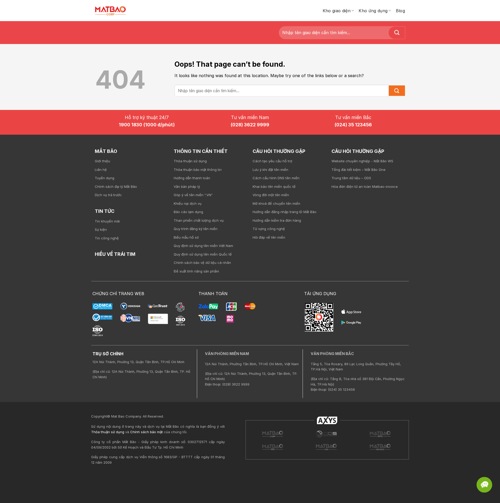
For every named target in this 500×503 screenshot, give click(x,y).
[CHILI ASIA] (326, 447)
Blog (400, 10)
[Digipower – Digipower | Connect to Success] (326, 434)
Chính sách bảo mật (146, 432)
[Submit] (396, 32)
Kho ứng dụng (373, 10)
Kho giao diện (337, 10)
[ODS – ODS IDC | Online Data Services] (380, 434)
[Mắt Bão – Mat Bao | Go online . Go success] (272, 434)
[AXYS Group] (327, 420)
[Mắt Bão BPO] (272, 447)
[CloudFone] (380, 447)
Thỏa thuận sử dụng (107, 432)
